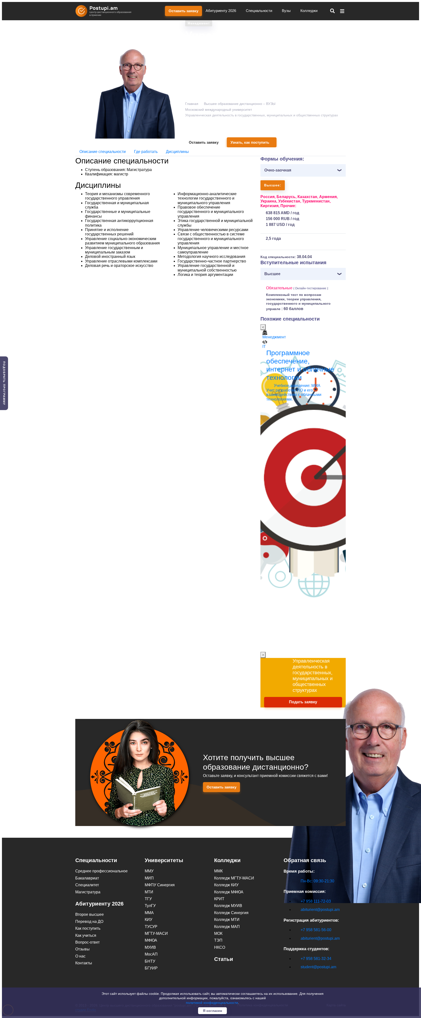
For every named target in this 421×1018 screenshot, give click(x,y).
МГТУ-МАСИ (156, 933)
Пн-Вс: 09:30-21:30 (317, 881)
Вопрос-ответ (87, 942)
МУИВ (150, 947)
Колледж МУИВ (228, 906)
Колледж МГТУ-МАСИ (234, 878)
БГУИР (151, 968)
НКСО (219, 947)
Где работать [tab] (146, 152)
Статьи (223, 959)
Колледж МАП (227, 927)
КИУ (148, 919)
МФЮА (151, 940)
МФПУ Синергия (160, 885)
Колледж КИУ (226, 885)
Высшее (272, 274)
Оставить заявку (183, 11)
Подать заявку (303, 702)
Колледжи (309, 11)
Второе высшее (89, 914)
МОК (218, 933)
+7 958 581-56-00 (316, 930)
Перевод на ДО (89, 921)
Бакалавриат (87, 878)
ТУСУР (151, 927)
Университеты (164, 860)
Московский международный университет (218, 109)
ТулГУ (150, 906)
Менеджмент (199, 23)
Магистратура (87, 892)
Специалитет (87, 885)
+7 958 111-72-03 (316, 901)
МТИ (149, 892)
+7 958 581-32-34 (316, 959)
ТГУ (148, 899)
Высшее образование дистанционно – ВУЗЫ (239, 104)
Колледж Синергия (231, 913)
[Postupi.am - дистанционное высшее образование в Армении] (105, 11)
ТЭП (218, 940)
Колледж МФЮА (228, 892)
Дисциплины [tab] (177, 152)
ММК (218, 871)
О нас (80, 956)
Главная (191, 104)
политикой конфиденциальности (212, 1003)
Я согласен (212, 1011)
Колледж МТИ (226, 919)
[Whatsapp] (296, 975)
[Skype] (286, 975)
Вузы (287, 11)
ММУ (149, 871)
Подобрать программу (4, 383)
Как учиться (85, 935)
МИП (149, 878)
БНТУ (150, 961)
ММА (149, 913)
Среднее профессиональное (101, 871)
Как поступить (87, 928)
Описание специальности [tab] (102, 152)
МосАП (151, 954)
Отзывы (82, 949)
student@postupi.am (318, 967)
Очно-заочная (277, 170)
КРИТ (219, 899)
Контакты (83, 963)
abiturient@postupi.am (320, 909)
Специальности (259, 11)
